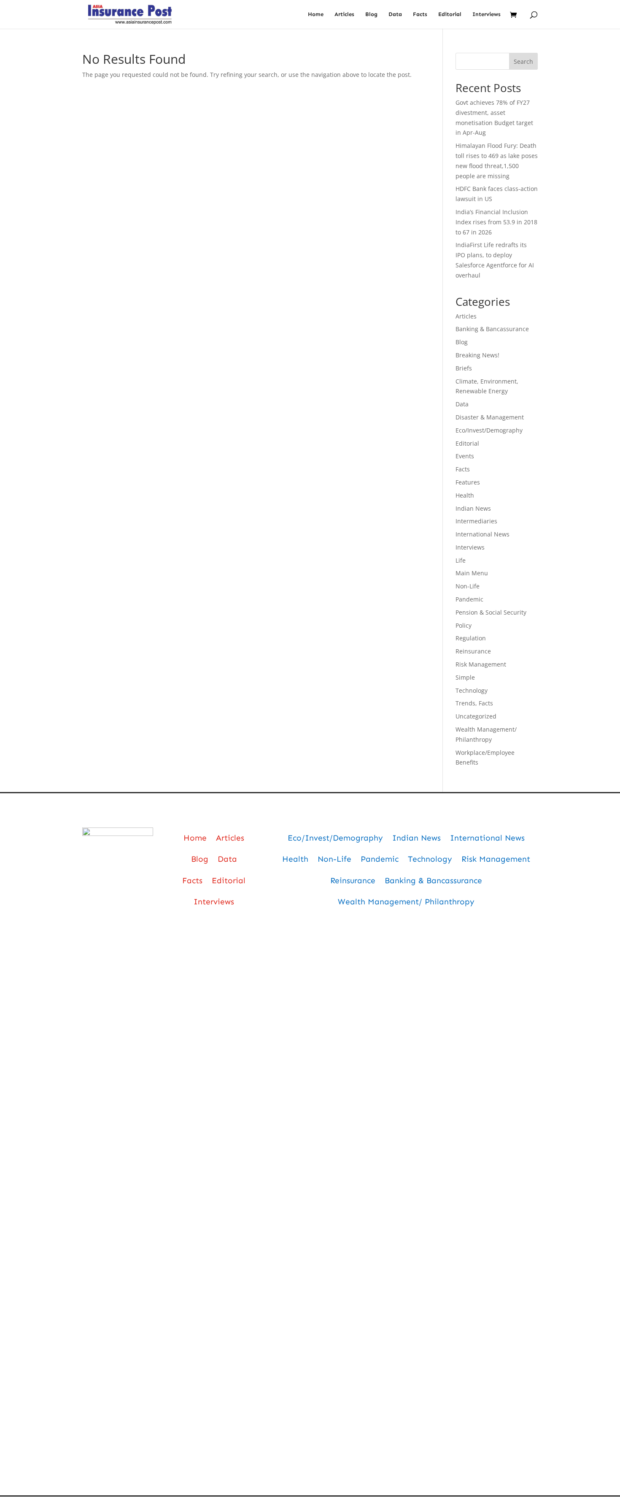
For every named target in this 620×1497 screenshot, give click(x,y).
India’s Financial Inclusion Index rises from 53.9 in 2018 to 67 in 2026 (496, 222)
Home (315, 14)
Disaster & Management (490, 417)
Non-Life (468, 586)
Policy (464, 625)
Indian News (473, 508)
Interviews (486, 14)
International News (482, 534)
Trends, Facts (474, 703)
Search (523, 61)
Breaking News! (477, 355)
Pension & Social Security (491, 612)
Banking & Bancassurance (492, 329)
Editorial (449, 14)
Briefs (464, 368)
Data (395, 14)
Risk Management (481, 664)
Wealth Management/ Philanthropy (406, 901)
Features (468, 482)
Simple (465, 677)
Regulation (471, 638)
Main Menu (472, 573)
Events (465, 456)
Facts (420, 14)
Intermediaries (476, 521)
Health (465, 495)
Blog (371, 14)
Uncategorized (476, 716)
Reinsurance (473, 651)
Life (461, 560)
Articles (344, 14)
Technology (472, 690)
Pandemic (469, 599)
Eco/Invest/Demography (489, 430)
